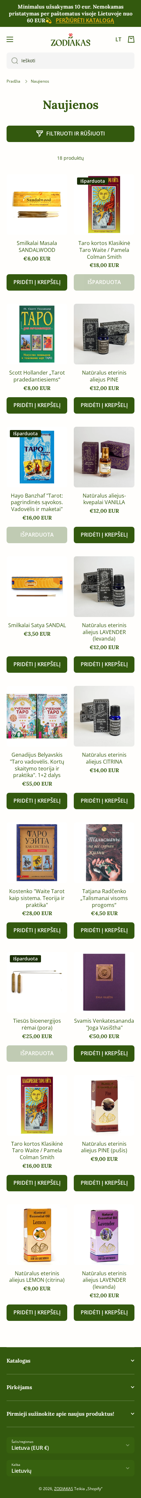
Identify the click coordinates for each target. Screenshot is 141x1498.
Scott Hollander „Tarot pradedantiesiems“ (37, 376)
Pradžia (13, 81)
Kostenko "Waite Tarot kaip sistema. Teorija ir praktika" (37, 898)
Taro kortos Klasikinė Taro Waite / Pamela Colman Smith (104, 250)
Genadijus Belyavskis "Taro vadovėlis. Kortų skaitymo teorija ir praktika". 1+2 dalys (37, 765)
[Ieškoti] (12, 60)
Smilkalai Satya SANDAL (37, 625)
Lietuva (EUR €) (30, 1447)
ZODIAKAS (63, 1488)
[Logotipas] (70, 39)
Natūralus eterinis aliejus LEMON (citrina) (37, 1277)
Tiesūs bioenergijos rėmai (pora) (37, 1024)
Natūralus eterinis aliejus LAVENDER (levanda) (104, 632)
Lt (118, 39)
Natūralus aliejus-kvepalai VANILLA (104, 499)
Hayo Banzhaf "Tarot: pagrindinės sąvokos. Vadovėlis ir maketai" (37, 502)
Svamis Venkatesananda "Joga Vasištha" (104, 1024)
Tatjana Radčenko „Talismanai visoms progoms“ (104, 898)
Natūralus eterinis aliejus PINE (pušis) (104, 1147)
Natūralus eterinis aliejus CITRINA (104, 758)
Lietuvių (21, 1470)
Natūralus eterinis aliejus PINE (104, 376)
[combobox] (70, 60)
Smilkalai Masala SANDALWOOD (37, 247)
